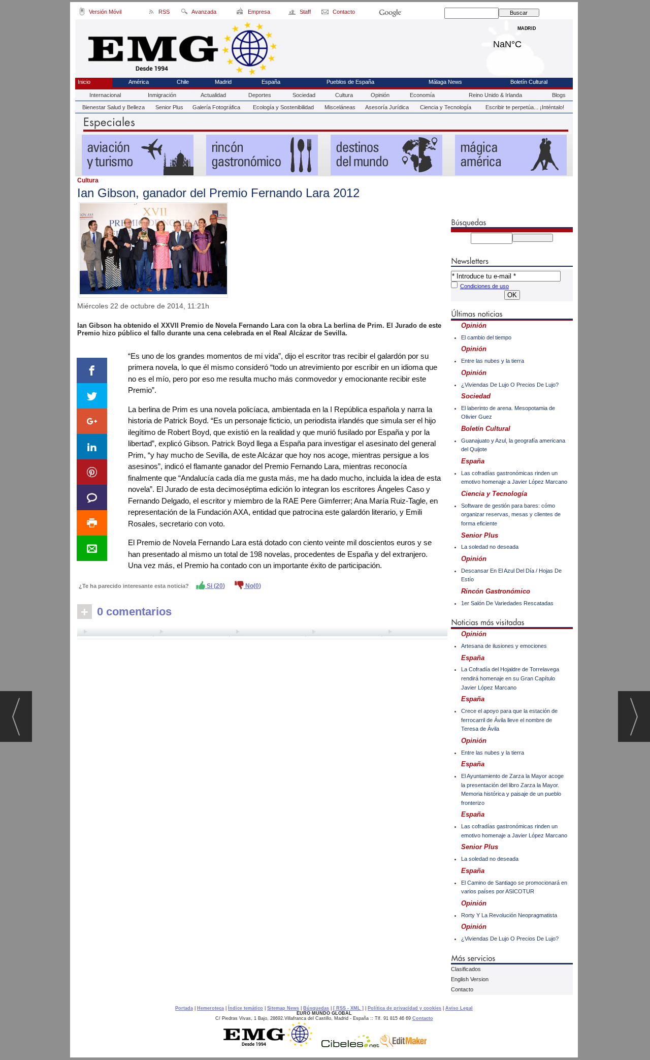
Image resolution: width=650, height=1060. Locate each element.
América (138, 82)
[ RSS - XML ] (348, 1008)
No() (252, 585)
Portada (184, 1008)
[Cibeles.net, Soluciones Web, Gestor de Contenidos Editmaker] (350, 1044)
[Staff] (293, 13)
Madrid (526, 41)
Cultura (344, 95)
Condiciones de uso (484, 286)
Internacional (105, 95)
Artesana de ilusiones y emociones (504, 646)
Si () (215, 585)
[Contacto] (326, 13)
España (271, 82)
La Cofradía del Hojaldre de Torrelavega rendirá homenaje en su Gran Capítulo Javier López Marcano (510, 678)
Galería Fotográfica (216, 107)
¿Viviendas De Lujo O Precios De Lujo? (510, 385)
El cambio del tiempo (486, 337)
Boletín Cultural (528, 82)
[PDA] (82, 13)
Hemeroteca (210, 1008)
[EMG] (271, 1044)
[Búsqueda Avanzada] (184, 13)
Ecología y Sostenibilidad (283, 107)
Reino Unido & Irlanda (495, 95)
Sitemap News (283, 1008)
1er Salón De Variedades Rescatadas (507, 603)
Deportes (259, 95)
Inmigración (162, 95)
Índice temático (245, 1008)
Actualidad (213, 95)
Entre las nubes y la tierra (492, 361)
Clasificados (466, 969)
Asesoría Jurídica (387, 107)
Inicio (84, 82)
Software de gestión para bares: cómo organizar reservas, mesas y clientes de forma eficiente (511, 514)
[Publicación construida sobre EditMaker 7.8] (403, 1044)
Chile (183, 82)
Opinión (380, 95)
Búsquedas (316, 1008)
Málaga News (445, 82)
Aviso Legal (459, 1008)
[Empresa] (240, 13)
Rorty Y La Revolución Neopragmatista (509, 915)
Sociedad (303, 95)
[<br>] (262, 633)
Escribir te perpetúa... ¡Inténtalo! (524, 107)
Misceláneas (339, 107)
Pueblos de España (350, 82)
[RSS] (151, 13)
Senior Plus (169, 107)
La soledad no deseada (489, 547)
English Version (470, 979)
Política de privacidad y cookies (404, 1008)
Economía (422, 95)
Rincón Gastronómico (495, 591)
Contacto (462, 989)
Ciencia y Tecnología (445, 107)
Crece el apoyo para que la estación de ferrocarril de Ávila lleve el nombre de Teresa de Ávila (509, 720)
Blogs (559, 95)
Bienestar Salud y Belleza (113, 107)
